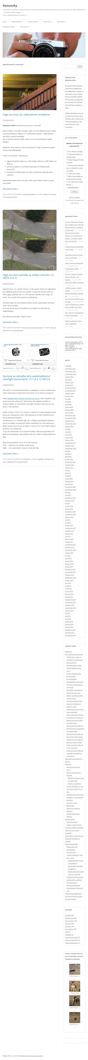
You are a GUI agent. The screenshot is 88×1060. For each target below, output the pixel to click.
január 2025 (69, 385)
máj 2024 (68, 402)
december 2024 (70, 388)
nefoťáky (68, 935)
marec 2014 (69, 622)
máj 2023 (68, 432)
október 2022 (69, 446)
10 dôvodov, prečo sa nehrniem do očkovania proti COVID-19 (74, 660)
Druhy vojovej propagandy (74, 263)
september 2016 (70, 550)
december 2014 (70, 600)
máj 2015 (68, 586)
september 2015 (70, 578)
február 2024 (69, 410)
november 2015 (70, 572)
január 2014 (69, 627)
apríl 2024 (68, 404)
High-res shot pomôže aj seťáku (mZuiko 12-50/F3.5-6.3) (28, 276)
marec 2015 (69, 591)
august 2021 (69, 468)
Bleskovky (68, 652)
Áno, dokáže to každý (75, 152)
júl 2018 (67, 520)
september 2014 (70, 608)
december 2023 (70, 415)
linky (66, 932)
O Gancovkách (70, 819)
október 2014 (69, 605)
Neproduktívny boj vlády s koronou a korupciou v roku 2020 (74, 684)
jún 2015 (68, 583)
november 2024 (70, 391)
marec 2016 (69, 561)
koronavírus (69, 929)
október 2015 (69, 575)
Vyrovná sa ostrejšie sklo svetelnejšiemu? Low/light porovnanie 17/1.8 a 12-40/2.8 (27, 377)
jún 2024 (68, 399)
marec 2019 (69, 506)
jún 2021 (68, 473)
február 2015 (69, 594)
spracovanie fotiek (29, 194)
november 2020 (70, 487)
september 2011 (70, 635)
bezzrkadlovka (73, 122)
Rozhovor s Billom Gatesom (74, 282)
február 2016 (69, 564)
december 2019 (70, 498)
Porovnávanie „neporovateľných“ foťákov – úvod (74, 855)
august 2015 (69, 580)
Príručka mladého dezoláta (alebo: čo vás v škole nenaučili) (74, 830)
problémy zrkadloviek (75, 100)
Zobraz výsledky (74, 197)
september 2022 (70, 448)
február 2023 (69, 440)
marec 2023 (69, 437)
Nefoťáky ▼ (61, 22)
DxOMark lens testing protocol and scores (23, 398)
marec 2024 (69, 407)
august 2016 (69, 553)
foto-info (26, 328)
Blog (4, 22)
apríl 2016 (68, 558)
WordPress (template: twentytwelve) (31, 1056)
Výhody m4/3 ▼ (33, 22)
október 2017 (69, 531)
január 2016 (69, 567)
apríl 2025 (68, 380)
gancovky (26, 459)
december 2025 (70, 369)
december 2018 (70, 512)
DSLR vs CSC (69, 918)
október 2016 (69, 547)
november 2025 (70, 371)
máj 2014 (68, 619)
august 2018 (69, 517)
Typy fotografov (71, 883)
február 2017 (69, 539)
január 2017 (69, 542)
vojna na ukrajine (71, 940)
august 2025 (69, 377)
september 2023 (70, 424)
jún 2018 (68, 523)
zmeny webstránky (71, 943)
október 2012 (69, 633)
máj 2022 (68, 454)
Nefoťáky (68, 764)
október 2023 (69, 421)
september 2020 (70, 490)
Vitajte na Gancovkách (74, 825)
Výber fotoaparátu (71, 844)
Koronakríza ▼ (16, 22)
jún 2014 (68, 616)
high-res (46, 194)
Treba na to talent (74, 174)
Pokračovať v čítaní (11, 189)
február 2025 (69, 382)
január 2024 (69, 413)
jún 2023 (68, 429)
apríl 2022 (68, 457)
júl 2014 (67, 613)
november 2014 (70, 602)
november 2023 (70, 418)
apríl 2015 (68, 589)
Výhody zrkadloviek (73, 885)
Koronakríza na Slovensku (74, 654)
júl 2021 (67, 470)
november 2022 (70, 443)
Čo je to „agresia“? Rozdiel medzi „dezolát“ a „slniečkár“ (73, 277)
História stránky (71, 822)
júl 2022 (67, 451)
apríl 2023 (68, 435)
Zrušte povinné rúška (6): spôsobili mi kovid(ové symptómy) (74, 753)
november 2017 (70, 528)
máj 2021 (68, 476)
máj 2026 (68, 366)
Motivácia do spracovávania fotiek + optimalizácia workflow (75, 797)
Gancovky (10, 5)
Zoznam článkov (9, 27)
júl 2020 (67, 492)
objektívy (41, 459)
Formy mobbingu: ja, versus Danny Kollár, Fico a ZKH (75, 789)
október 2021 (69, 465)
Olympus (53, 194)
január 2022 (69, 459)
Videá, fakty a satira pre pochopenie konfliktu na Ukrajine (74, 838)
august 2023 (69, 426)
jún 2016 (68, 556)
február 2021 (69, 481)
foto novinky (69, 921)
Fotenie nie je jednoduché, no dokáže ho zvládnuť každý (75, 168)
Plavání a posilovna (74, 784)
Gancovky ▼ (24, 27)
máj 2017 (68, 536)
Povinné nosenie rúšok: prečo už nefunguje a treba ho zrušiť (74, 704)
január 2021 (69, 484)
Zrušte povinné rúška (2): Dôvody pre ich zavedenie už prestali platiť (75, 728)
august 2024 (69, 396)
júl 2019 (67, 503)
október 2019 (69, 501)
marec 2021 (69, 479)
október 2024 (69, 393)
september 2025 (70, 374)
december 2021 (70, 462)
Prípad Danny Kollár (72, 269)
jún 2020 (68, 495)
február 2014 (69, 624)
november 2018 (70, 514)
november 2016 (70, 545)
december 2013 (70, 630)
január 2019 (69, 509)
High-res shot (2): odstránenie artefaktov (26, 114)
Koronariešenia (71, 679)
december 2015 (70, 569)
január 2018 (69, 525)
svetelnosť (10, 462)
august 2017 (69, 534)
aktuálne (68, 915)
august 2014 (69, 611)
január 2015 (69, 597)
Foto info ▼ (47, 22)
